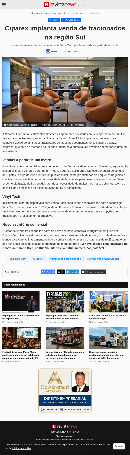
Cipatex (38, 258)
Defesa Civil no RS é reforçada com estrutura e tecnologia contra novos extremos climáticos (65, 355)
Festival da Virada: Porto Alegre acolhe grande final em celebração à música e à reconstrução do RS (21, 355)
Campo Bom (18, 258)
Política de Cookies (21, 448)
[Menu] (4, 5)
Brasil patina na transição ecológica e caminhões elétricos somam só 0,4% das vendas (106, 355)
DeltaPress (89, 440)
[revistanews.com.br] (65, 4)
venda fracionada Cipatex (104, 258)
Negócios (44, 13)
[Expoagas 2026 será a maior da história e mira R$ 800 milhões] (65, 301)
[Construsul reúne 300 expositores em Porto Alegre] (108, 301)
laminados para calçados (66, 258)
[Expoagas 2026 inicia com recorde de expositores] (21, 301)
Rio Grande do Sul (71, 20)
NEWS (54, 51)
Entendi (119, 446)
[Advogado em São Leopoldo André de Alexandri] (65, 390)
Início (36, 13)
